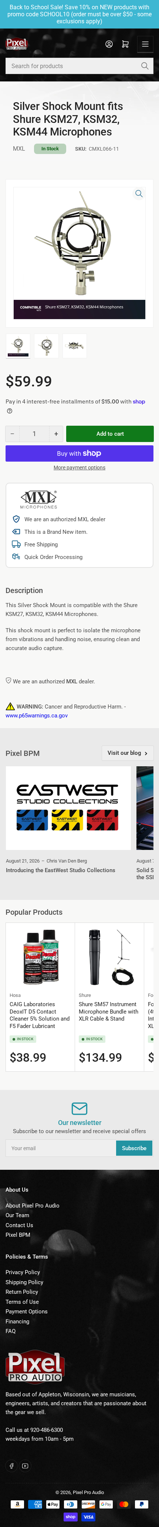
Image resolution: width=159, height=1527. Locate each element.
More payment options (79, 468)
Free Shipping (41, 544)
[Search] (145, 66)
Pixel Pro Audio (88, 1492)
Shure (85, 995)
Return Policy (22, 1292)
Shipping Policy (24, 1282)
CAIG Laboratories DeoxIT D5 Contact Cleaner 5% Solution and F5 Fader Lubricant (40, 1015)
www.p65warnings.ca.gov (37, 715)
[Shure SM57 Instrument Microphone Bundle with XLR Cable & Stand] (109, 957)
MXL (19, 148)
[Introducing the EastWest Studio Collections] (68, 808)
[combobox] (79, 66)
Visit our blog (124, 753)
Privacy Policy (23, 1272)
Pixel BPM (18, 1235)
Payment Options (27, 1311)
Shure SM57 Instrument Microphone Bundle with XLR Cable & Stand (108, 1011)
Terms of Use (22, 1302)
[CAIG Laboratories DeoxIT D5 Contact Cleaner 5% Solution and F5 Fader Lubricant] (40, 957)
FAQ (11, 1331)
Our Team (17, 1215)
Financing (17, 1321)
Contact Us (19, 1225)
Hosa (15, 995)
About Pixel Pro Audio (33, 1205)
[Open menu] (145, 44)
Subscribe (134, 1148)
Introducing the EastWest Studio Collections (60, 870)
